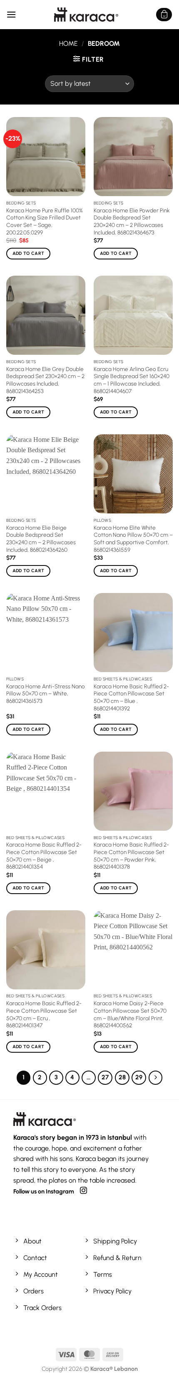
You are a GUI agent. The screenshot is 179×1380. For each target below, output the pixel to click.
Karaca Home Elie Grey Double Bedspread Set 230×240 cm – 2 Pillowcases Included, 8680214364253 (45, 380)
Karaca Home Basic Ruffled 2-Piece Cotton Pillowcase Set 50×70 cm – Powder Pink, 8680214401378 (131, 855)
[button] (11, 14)
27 (105, 1077)
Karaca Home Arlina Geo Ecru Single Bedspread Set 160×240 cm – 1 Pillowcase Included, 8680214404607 (131, 380)
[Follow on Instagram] (83, 1191)
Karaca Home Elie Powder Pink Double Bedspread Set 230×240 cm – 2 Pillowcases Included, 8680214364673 (132, 221)
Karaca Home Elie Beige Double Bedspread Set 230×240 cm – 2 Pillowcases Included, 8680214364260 (41, 538)
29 (138, 1077)
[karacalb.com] (85, 14)
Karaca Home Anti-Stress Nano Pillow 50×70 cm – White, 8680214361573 (45, 693)
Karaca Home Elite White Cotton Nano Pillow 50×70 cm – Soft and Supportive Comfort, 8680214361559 (133, 538)
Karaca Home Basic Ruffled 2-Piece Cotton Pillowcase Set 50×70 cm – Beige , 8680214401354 (44, 855)
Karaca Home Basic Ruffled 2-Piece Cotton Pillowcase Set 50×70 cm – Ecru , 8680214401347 (44, 1014)
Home (68, 43)
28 (122, 1077)
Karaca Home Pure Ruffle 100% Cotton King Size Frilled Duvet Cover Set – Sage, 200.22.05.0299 (44, 221)
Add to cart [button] (28, 253)
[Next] (156, 1078)
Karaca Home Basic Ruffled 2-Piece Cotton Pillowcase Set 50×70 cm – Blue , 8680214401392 (131, 697)
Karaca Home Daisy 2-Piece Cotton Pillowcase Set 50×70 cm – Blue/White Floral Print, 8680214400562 (130, 1014)
